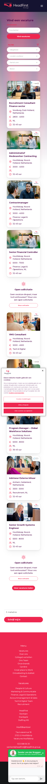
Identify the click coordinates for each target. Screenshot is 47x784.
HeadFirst (23, 711)
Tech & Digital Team (23, 701)
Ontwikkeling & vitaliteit (23, 673)
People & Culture (24, 688)
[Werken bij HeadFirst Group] (16, 6)
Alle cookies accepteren (23, 411)
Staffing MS (23, 720)
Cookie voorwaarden (16, 393)
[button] (42, 6)
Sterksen (23, 714)
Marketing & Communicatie (23, 692)
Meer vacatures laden (23, 588)
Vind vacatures (23, 36)
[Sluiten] (42, 370)
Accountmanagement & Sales (23, 698)
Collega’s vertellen (23, 657)
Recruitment (23, 704)
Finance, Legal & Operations (23, 695)
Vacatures (23, 651)
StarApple (23, 717)
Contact (23, 676)
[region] (23, 392)
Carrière (23, 667)
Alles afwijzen (23, 405)
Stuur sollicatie (23, 305)
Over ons (23, 654)
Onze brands (23, 664)
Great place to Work (23, 670)
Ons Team (23, 660)
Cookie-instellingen (23, 399)
